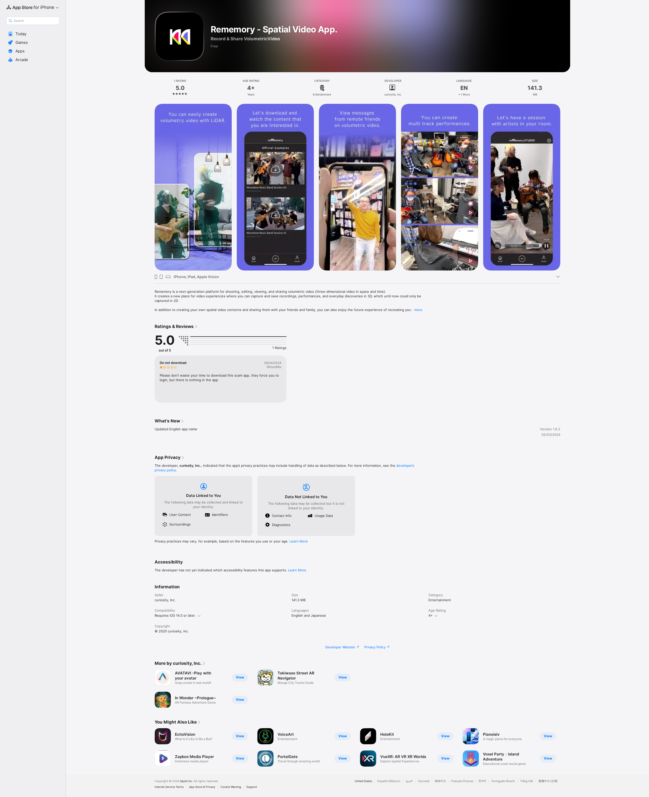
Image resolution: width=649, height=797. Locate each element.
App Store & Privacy (202, 787)
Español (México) (388, 781)
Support (251, 787)
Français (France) (462, 781)
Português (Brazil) (503, 781)
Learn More (299, 541)
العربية (409, 781)
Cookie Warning (231, 787)
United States (363, 781)
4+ (430, 615)
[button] (33, 34)
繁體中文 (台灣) (548, 781)
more (418, 310)
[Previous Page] (149, 187)
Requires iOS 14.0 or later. (175, 615)
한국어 (482, 781)
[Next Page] (565, 187)
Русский (423, 781)
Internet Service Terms (169, 787)
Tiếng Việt (526, 781)
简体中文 (440, 781)
